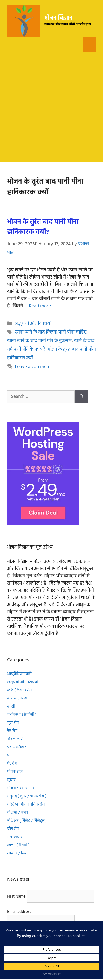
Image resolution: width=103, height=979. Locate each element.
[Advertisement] (51, 110)
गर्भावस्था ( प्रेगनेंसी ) (21, 714)
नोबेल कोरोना (17, 739)
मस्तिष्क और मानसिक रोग (26, 804)
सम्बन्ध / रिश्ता (18, 853)
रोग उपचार (14, 837)
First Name (16, 896)
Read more (40, 306)
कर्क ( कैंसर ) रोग (20, 690)
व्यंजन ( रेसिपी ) (18, 845)
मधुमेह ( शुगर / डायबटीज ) (26, 796)
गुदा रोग (13, 723)
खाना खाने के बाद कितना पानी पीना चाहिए (50, 332)
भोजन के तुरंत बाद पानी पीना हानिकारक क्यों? (43, 227)
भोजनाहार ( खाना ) (21, 788)
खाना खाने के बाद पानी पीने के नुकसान (39, 341)
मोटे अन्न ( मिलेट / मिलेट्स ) (27, 821)
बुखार (11, 780)
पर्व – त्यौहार (16, 747)
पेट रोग (12, 763)
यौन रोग (13, 829)
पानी (10, 755)
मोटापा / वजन (17, 812)
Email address (19, 911)
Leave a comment (33, 367)
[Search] (81, 396)
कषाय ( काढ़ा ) (18, 698)
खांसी (11, 706)
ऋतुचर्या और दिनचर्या (33, 324)
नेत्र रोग (12, 731)
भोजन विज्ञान (58, 18)
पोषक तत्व (15, 772)
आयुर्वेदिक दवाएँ (19, 674)
